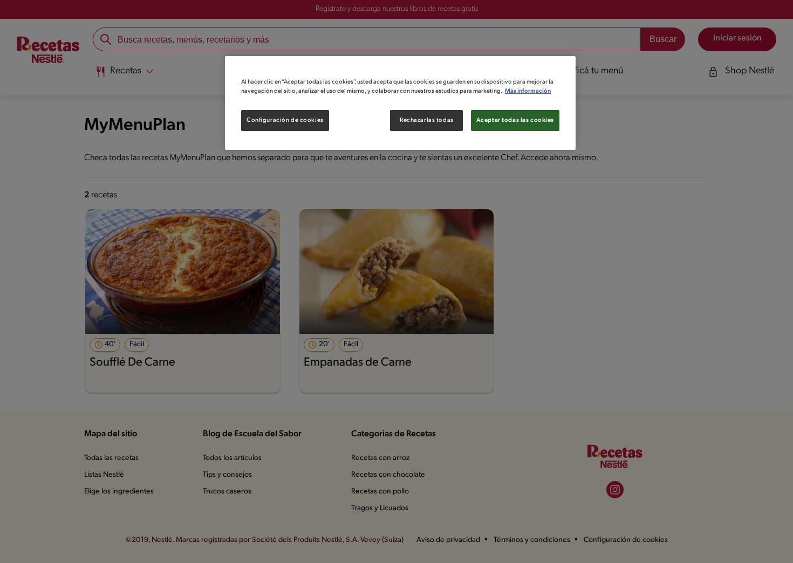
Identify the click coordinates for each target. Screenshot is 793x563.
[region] (400, 103)
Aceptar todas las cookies (515, 120)
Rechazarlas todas (427, 120)
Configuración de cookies (285, 120)
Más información (528, 91)
